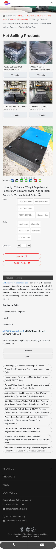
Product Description (13, 278)
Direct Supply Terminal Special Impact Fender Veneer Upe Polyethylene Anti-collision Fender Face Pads (26, 369)
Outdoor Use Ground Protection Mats (38, 108)
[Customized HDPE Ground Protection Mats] (15, 92)
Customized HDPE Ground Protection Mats (15, 108)
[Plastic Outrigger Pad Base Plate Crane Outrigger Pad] (15, 52)
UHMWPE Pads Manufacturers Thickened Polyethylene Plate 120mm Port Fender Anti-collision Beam (26, 439)
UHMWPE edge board (35, 331)
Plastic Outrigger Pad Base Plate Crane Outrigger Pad (13, 68)
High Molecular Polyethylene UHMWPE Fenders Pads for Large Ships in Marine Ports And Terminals (26, 410)
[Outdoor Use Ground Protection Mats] (40, 92)
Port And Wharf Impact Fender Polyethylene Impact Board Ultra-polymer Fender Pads (26, 386)
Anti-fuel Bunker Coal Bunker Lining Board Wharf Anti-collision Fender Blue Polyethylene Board (25, 394)
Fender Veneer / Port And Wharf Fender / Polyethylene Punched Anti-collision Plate (22, 430)
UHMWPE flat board (12, 334)
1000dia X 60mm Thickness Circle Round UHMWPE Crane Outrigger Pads (39, 68)
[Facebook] (22, 529)
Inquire (16, 75)
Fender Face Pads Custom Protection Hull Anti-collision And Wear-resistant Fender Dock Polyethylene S (24, 420)
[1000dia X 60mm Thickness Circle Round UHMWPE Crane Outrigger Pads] (40, 52)
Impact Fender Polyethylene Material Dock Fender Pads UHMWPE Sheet (26, 378)
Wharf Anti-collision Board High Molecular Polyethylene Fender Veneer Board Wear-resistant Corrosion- (28, 449)
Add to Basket (20, 263)
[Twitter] (33, 529)
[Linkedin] (28, 529)
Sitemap (36, 536)
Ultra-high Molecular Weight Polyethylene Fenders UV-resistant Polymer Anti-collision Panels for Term (26, 402)
